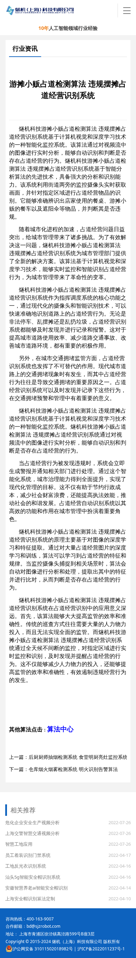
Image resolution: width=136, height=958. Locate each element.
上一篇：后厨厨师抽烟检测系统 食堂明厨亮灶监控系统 (68, 757)
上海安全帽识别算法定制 (30, 898)
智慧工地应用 (18, 844)
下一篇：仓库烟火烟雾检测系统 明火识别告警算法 (63, 769)
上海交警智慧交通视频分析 (32, 833)
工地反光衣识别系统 (25, 866)
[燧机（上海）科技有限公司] (62, 10)
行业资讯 (25, 48)
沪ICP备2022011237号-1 (101, 949)
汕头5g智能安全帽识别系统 (32, 877)
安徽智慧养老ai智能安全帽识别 (36, 888)
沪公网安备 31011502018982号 (43, 949)
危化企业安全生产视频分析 (32, 822)
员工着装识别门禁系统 (28, 855)
